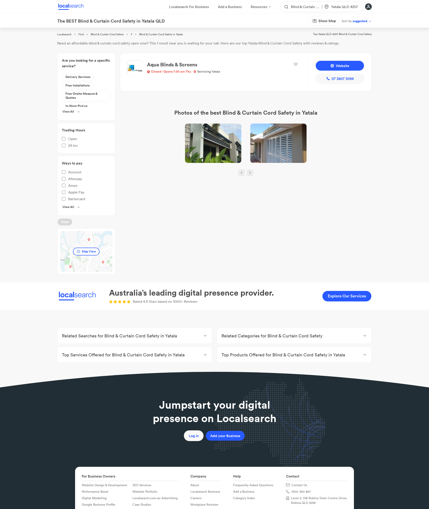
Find (81, 34)
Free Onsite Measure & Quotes (81, 96)
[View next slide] (250, 172)
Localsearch (64, 34)
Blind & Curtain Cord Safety (107, 34)
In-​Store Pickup (76, 106)
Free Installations (77, 85)
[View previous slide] (241, 172)
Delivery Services (77, 77)
